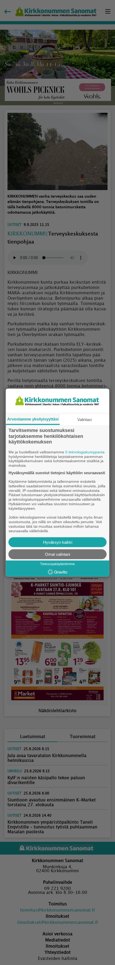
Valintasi (84, 419)
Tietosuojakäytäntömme (57, 564)
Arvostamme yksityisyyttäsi (33, 419)
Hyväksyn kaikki (57, 542)
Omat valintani (57, 554)
